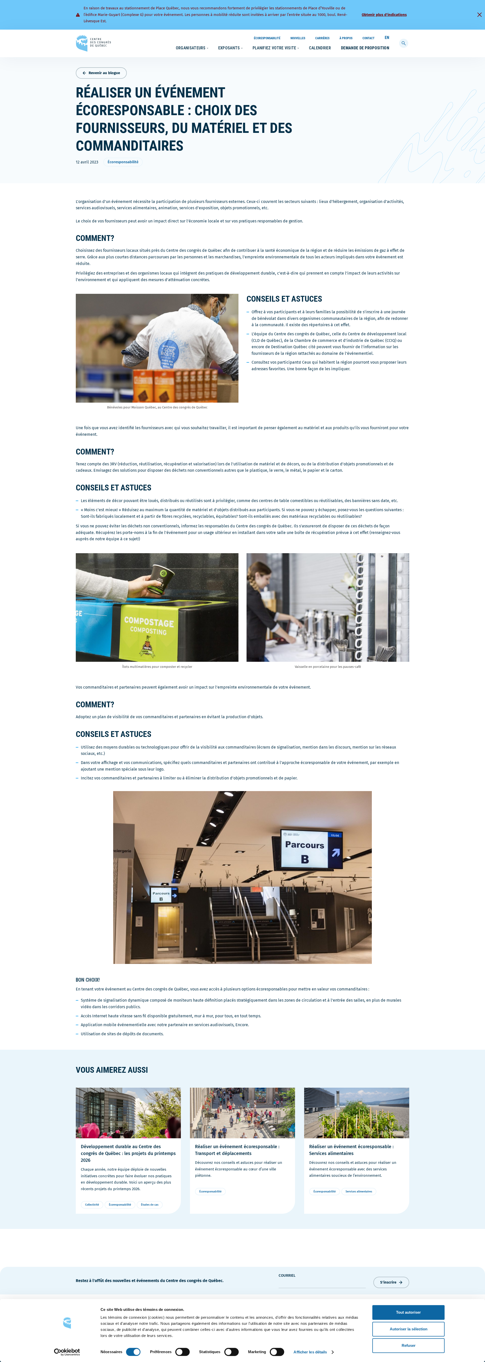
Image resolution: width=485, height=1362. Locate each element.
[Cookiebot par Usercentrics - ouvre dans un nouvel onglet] (67, 1352)
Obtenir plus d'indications (384, 14)
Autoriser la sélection (408, 1329)
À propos (346, 38)
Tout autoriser (408, 1312)
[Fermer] (479, 14)
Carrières (322, 38)
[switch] (182, 1352)
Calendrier (320, 48)
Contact (368, 38)
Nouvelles (297, 38)
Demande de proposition (365, 48)
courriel (287, 1275)
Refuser (409, 1345)
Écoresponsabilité (267, 38)
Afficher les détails (310, 1352)
